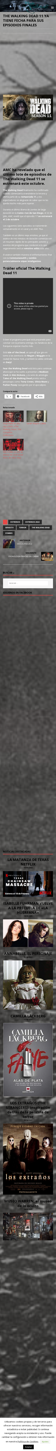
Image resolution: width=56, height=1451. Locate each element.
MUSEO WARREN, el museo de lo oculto (28, 1203)
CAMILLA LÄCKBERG (28, 1016)
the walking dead (41, 527)
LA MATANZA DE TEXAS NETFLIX (28, 862)
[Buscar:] (28, 583)
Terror (22, 527)
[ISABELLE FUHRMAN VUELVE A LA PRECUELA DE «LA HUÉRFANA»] (28, 945)
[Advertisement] (28, 64)
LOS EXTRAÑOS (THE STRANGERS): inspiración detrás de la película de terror (28, 1109)
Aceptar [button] (28, 1447)
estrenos (15, 522)
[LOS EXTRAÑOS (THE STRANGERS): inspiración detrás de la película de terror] (28, 1193)
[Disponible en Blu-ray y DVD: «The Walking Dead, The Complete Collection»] (13, 416)
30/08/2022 (8, 31)
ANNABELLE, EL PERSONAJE (28, 953)
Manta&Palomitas (25, 31)
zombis (8, 533)
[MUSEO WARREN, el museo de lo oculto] (28, 1238)
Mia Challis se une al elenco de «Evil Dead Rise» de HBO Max (13, 454)
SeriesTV (9, 527)
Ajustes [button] (45, 1441)
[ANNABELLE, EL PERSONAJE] (28, 1007)
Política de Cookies (27, 1441)
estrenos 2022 (32, 522)
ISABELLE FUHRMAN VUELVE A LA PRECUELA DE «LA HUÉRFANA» (28, 908)
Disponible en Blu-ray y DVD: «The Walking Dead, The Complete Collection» (12, 429)
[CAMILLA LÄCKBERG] (28, 1094)
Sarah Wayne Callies (36, 423)
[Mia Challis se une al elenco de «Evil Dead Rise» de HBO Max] (13, 444)
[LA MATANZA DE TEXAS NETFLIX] (28, 895)
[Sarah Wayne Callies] (37, 416)
